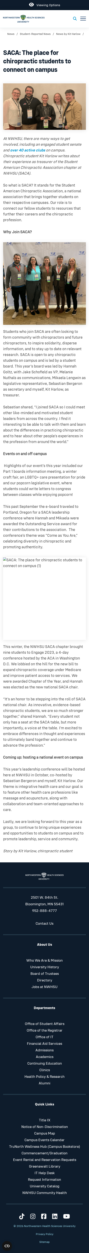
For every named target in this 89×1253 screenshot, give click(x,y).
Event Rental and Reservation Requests (44, 1160)
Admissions (44, 1050)
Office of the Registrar (45, 1030)
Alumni (44, 1083)
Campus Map (44, 1133)
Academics (44, 1057)
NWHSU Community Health (44, 1193)
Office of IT (44, 1037)
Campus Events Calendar (44, 1140)
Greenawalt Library (44, 1166)
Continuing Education (44, 1063)
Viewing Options (47, 4)
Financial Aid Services (44, 1044)
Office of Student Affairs (44, 1024)
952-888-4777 (44, 911)
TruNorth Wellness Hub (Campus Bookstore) (44, 1147)
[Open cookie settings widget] (7, 1246)
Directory (44, 980)
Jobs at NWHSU (44, 987)
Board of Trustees (44, 974)
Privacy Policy (44, 1234)
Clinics (44, 1070)
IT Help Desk (45, 1173)
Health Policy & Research (44, 1077)
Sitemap (44, 1242)
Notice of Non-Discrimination (44, 1127)
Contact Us (44, 924)
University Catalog (44, 1186)
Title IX (44, 1120)
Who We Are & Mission (44, 960)
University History (44, 967)
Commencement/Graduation (44, 1153)
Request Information (44, 1180)
